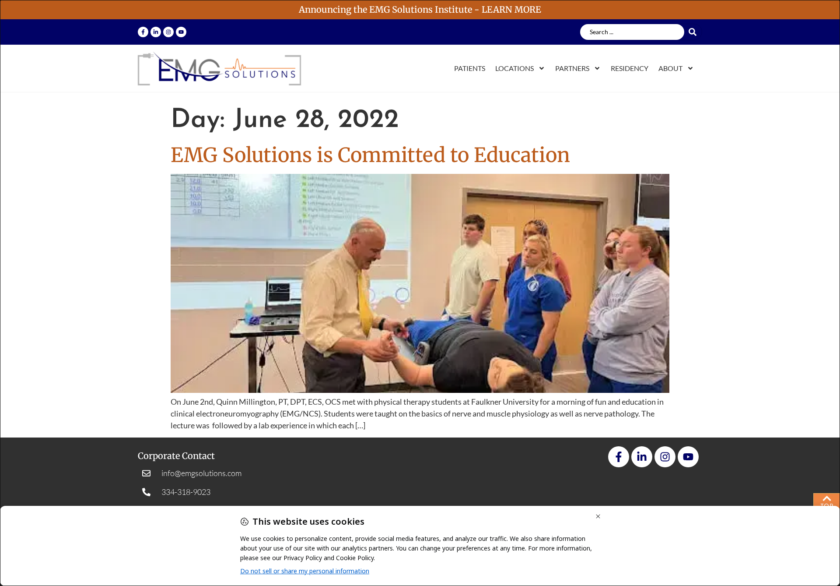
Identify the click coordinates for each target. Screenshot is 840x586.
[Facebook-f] (143, 32)
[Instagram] (168, 32)
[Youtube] (181, 32)
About (670, 68)
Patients (469, 68)
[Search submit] (695, 32)
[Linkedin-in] (155, 32)
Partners (572, 68)
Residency (629, 68)
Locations (514, 68)
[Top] (827, 498)
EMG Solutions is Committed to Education (370, 155)
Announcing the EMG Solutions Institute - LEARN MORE (420, 9)
